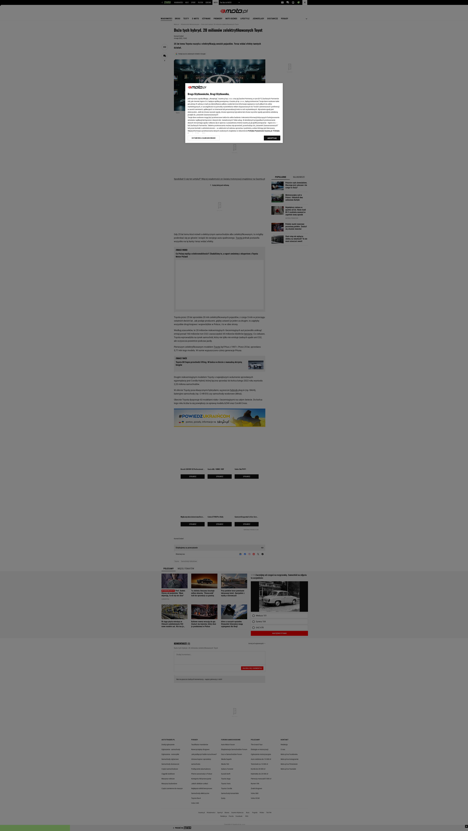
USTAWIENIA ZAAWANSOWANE (203, 138)
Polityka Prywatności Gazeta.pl (260, 131)
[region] (234, 113)
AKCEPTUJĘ (272, 138)
